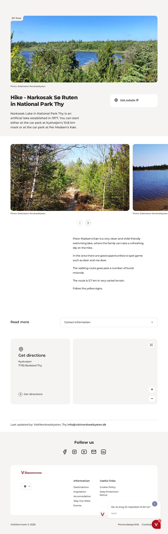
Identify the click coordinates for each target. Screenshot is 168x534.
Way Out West (82, 500)
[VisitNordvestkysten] (31, 472)
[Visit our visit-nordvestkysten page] (103, 452)
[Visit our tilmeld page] (94, 452)
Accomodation (82, 496)
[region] (115, 371)
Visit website (127, 100)
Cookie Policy (108, 487)
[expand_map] (151, 345)
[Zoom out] (152, 399)
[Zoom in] (152, 389)
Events (78, 505)
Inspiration (80, 491)
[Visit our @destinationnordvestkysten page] (84, 452)
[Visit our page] (65, 452)
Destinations (81, 487)
